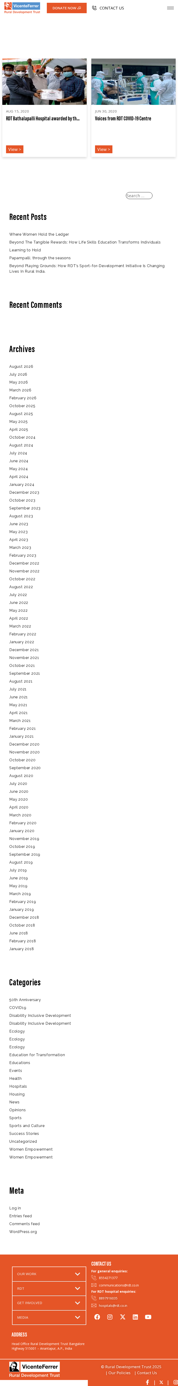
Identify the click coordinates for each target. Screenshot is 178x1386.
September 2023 (25, 508)
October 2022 (22, 579)
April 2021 (18, 713)
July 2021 (18, 689)
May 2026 (18, 382)
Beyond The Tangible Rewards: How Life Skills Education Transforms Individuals (85, 242)
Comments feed (24, 1224)
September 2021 (24, 673)
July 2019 (18, 870)
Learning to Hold (25, 250)
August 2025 (21, 414)
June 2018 (18, 933)
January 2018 (21, 949)
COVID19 (17, 1007)
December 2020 (24, 744)
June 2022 (18, 602)
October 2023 (22, 500)
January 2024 (22, 484)
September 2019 (24, 854)
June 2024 (19, 461)
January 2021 (21, 736)
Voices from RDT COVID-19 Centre (123, 119)
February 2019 (22, 901)
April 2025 (18, 429)
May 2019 (18, 886)
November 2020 (24, 752)
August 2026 (21, 366)
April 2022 (18, 618)
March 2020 (20, 815)
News (14, 1102)
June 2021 (18, 697)
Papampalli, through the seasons (40, 258)
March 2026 (20, 390)
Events (15, 1070)
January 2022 (21, 642)
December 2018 (24, 917)
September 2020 (25, 768)
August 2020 (21, 776)
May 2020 (18, 799)
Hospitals (18, 1086)
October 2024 (22, 437)
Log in (15, 1208)
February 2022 (22, 634)
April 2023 (18, 539)
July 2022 (18, 595)
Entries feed (20, 1216)
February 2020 (22, 823)
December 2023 (24, 492)
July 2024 (18, 453)
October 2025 (22, 406)
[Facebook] (97, 1316)
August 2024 (21, 445)
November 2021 (24, 658)
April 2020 (19, 807)
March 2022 (20, 626)
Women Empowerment (31, 1149)
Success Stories (24, 1133)
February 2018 (22, 941)
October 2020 (22, 760)
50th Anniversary (25, 1000)
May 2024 (18, 469)
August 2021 (21, 681)
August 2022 (21, 587)
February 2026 (22, 398)
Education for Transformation (37, 1055)
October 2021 (22, 665)
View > (14, 149)
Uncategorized (23, 1141)
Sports (15, 1118)
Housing (17, 1094)
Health (15, 1078)
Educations (19, 1063)
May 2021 (18, 705)
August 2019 (21, 862)
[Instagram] (110, 1316)
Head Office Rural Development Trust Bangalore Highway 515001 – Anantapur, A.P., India (48, 1346)
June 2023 (18, 524)
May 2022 (18, 610)
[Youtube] (148, 1316)
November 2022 (24, 571)
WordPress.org (23, 1232)
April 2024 (19, 476)
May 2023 (18, 532)
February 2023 (22, 555)
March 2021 (20, 720)
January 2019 (21, 909)
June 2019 (18, 878)
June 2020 (19, 791)
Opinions (17, 1110)
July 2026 (18, 374)
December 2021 (24, 650)
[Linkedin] (135, 1316)
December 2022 (24, 563)
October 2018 (22, 925)
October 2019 (22, 846)
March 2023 (20, 547)
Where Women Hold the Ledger (39, 234)
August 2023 (21, 516)
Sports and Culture (26, 1126)
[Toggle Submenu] (78, 1274)
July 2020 (18, 783)
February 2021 (22, 728)
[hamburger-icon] (170, 8)
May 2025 (18, 421)
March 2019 (20, 894)
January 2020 (22, 831)
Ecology (17, 1031)
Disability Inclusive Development (40, 1015)
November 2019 (24, 839)
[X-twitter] (122, 1316)
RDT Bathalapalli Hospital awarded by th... (42, 119)
